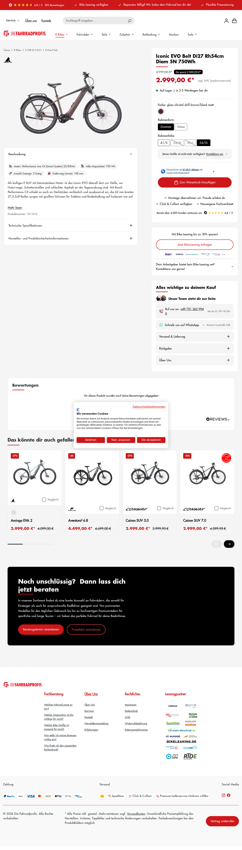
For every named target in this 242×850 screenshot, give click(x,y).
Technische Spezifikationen (25, 225)
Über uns (31, 20)
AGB (127, 717)
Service (11, 20)
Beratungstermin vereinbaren (41, 629)
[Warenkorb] (234, 20)
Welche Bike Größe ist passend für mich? (56, 727)
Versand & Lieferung (172, 336)
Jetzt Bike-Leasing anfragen (195, 244)
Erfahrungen (91, 729)
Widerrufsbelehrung (136, 723)
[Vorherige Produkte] (216, 544)
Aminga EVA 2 (21, 520)
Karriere (89, 711)
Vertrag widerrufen (222, 821)
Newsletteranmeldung (97, 723)
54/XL (203, 143)
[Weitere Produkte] (229, 544)
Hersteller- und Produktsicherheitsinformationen (39, 238)
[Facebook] (228, 795)
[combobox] (94, 20)
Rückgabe (165, 348)
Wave (181, 127)
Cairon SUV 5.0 (137, 520)
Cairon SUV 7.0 (194, 520)
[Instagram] (223, 795)
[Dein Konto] (226, 20)
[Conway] (137, 509)
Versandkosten (136, 813)
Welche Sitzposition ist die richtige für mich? (58, 717)
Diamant (166, 127)
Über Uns (165, 360)
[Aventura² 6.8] (92, 478)
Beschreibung (17, 154)
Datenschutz (131, 711)
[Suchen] (130, 20)
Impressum (131, 704)
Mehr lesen (15, 207)
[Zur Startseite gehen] (25, 33)
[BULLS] (8, 60)
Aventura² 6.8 (78, 520)
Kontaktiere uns (216, 154)
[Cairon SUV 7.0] (207, 478)
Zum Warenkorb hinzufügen (197, 182)
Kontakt (46, 20)
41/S (164, 143)
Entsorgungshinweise (136, 729)
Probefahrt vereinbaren (86, 629)
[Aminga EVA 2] (35, 473)
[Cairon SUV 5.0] (150, 478)
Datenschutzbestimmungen (149, 406)
